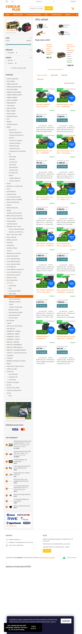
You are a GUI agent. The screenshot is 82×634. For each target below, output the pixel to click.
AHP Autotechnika (12, 280)
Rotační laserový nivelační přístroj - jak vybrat (56, 544)
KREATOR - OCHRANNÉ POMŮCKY (16, 350)
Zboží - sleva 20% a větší (14, 235)
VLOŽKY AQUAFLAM (12, 79)
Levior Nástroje (11, 267)
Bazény (9, 364)
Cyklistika (9, 358)
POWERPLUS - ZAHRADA (14, 331)
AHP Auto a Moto (12, 278)
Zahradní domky (11, 194)
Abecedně (40, 79)
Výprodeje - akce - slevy (14, 227)
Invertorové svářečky (15, 141)
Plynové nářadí (13, 318)
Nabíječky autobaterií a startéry (16, 361)
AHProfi (11, 60)
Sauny (8, 189)
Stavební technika (12, 124)
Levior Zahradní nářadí (13, 259)
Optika (9, 184)
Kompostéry (10, 245)
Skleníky (9, 122)
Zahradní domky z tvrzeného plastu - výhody (56, 547)
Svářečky (11, 138)
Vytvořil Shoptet (71, 558)
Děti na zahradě (11, 237)
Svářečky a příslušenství (14, 390)
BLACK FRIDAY (11, 81)
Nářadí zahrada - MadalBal (14, 200)
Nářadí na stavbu (14, 310)
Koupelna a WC (13, 377)
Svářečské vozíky (14, 149)
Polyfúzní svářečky (14, 143)
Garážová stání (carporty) (14, 213)
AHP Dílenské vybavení (13, 275)
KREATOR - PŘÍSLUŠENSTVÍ (14, 347)
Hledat (48, 8)
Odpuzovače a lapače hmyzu (15, 366)
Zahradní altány (11, 221)
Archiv (47, 551)
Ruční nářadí (12, 286)
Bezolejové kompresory (16, 135)
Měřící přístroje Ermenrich (14, 216)
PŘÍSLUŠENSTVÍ (11, 103)
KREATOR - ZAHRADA (13, 342)
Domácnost (10, 372)
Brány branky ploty (12, 208)
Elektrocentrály (11, 108)
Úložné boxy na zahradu (14, 253)
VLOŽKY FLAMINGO (12, 100)
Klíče (10, 288)
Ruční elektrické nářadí (15, 313)
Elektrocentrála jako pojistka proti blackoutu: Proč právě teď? (58, 540)
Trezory (9, 251)
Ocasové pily (13, 162)
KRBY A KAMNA (11, 111)
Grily (8, 119)
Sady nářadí (12, 294)
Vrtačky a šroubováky (15, 307)
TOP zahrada (10, 106)
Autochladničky (11, 192)
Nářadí (8, 127)
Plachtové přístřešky (13, 202)
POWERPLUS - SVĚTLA (13, 337)
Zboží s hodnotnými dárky (16, 229)
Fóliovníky (10, 243)
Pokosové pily (13, 170)
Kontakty (39, 2)
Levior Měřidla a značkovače (15, 270)
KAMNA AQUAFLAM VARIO (14, 87)
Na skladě (12, 53)
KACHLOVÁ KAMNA (12, 90)
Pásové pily (12, 157)
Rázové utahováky (14, 299)
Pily (10, 154)
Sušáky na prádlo (12, 369)
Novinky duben (11, 114)
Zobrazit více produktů (55, 69)
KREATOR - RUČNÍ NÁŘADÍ (14, 345)
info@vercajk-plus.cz (15, 540)
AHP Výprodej (11, 329)
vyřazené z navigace (13, 382)
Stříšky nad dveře (12, 240)
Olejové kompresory (15, 132)
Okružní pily (12, 165)
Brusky (11, 304)
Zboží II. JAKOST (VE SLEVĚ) (15, 218)
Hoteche (12, 63)
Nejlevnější (54, 75)
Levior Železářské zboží (14, 272)
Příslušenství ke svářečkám (17, 151)
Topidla (9, 323)
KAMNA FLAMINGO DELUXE (14, 95)
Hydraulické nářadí (14, 315)
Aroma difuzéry (13, 374)
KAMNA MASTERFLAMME (14, 92)
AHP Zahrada (10, 321)
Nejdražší (64, 75)
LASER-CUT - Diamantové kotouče (17, 353)
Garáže (9, 210)
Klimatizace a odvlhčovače (15, 186)
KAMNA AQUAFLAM (12, 84)
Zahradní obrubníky (12, 256)
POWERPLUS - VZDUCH (13, 339)
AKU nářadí (12, 296)
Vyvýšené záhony (12, 248)
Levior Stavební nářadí (13, 264)
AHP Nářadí (10, 283)
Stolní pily (12, 159)
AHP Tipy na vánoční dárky (14, 326)
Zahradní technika (12, 116)
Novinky (9, 385)
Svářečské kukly (14, 146)
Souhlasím (66, 621)
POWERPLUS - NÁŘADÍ (13, 334)
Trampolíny (10, 356)
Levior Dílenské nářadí (13, 261)
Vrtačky (11, 175)
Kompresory (12, 130)
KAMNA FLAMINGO (12, 98)
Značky (9, 393)
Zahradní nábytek (12, 224)
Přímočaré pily (13, 167)
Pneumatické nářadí (14, 291)
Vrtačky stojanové (14, 181)
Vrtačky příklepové (14, 178)
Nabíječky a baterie (15, 302)
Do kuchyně (12, 380)
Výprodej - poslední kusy (16, 232)
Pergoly (9, 205)
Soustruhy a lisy (13, 173)
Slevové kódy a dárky (13, 388)
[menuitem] (7, 14)
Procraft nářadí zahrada (14, 197)
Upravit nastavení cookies (47, 558)
